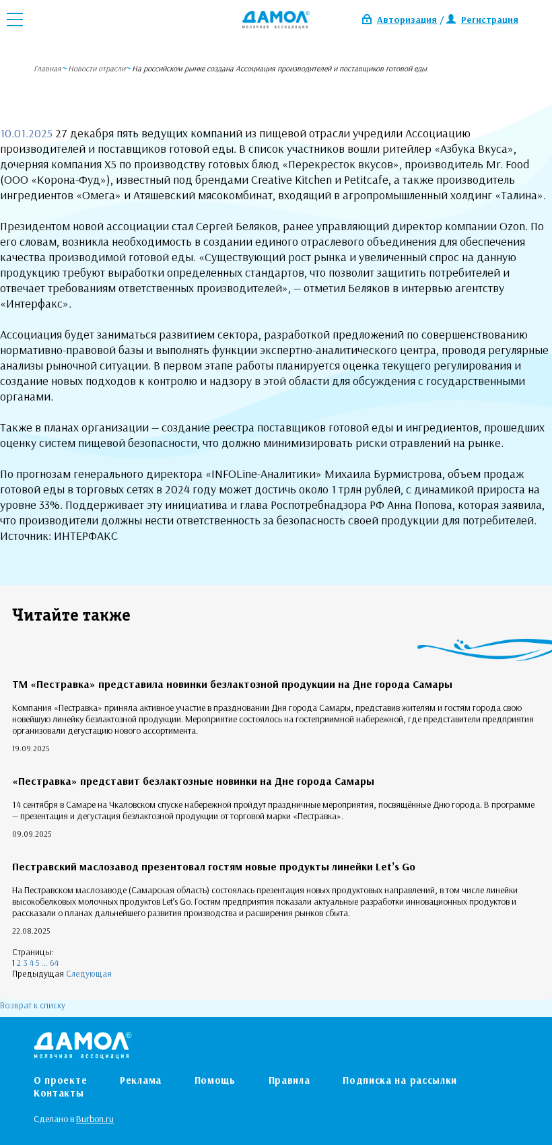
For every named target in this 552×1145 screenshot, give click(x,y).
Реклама (141, 1080)
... (45, 962)
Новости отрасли (96, 68)
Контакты (59, 1092)
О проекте (60, 1080)
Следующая (89, 973)
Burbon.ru (95, 1119)
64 (54, 962)
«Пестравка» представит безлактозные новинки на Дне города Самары (193, 781)
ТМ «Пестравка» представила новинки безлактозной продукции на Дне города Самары (232, 684)
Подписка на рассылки (400, 1080)
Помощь (215, 1080)
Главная (47, 68)
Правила (289, 1080)
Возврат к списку (32, 1005)
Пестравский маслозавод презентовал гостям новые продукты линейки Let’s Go (213, 866)
